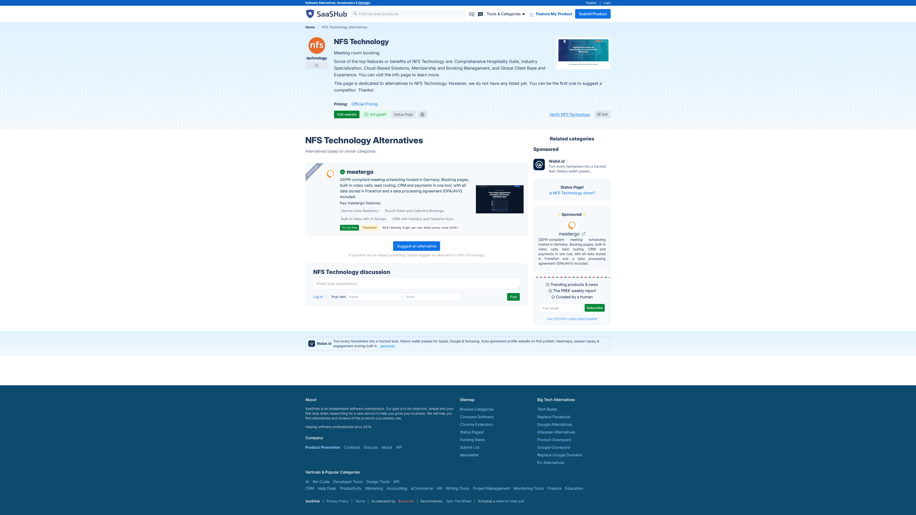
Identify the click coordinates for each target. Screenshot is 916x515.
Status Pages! (472, 432)
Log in (318, 297)
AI (307, 481)
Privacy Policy (338, 501)
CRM (309, 488)
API (399, 447)
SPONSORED (313, 170)
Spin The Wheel (459, 501)
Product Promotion (322, 447)
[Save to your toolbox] (316, 65)
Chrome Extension (476, 424)
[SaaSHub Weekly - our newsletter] (472, 14)
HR (439, 488)
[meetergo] (330, 174)
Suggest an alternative (416, 246)
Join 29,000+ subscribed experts (572, 319)
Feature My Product (553, 13)
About (386, 447)
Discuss (371, 447)
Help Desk (327, 488)
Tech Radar (547, 409)
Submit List (469, 447)
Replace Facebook (553, 416)
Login (607, 3)
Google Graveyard (553, 447)
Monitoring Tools (529, 488)
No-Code (321, 481)
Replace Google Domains (559, 455)
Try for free (349, 227)
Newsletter (469, 455)
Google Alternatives (554, 424)
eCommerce (422, 488)
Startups (364, 3)
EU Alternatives (550, 462)
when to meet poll (510, 501)
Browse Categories (477, 409)
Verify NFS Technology (570, 114)
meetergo (570, 234)
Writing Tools (457, 488)
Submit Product (593, 13)
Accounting (397, 488)
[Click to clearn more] (458, 343)
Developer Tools (348, 481)
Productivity (350, 488)
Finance (554, 488)
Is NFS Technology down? (572, 193)
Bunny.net (406, 501)
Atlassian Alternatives (556, 432)
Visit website (347, 114)
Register (591, 3)
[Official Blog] (422, 114)
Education (574, 488)
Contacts (352, 447)
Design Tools (378, 481)
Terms (360, 501)
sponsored (387, 346)
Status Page (403, 114)
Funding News (472, 439)
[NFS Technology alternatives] (316, 48)
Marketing (374, 488)
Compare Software (477, 416)
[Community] (480, 14)
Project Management (491, 488)
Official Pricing (365, 104)
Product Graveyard (554, 439)
